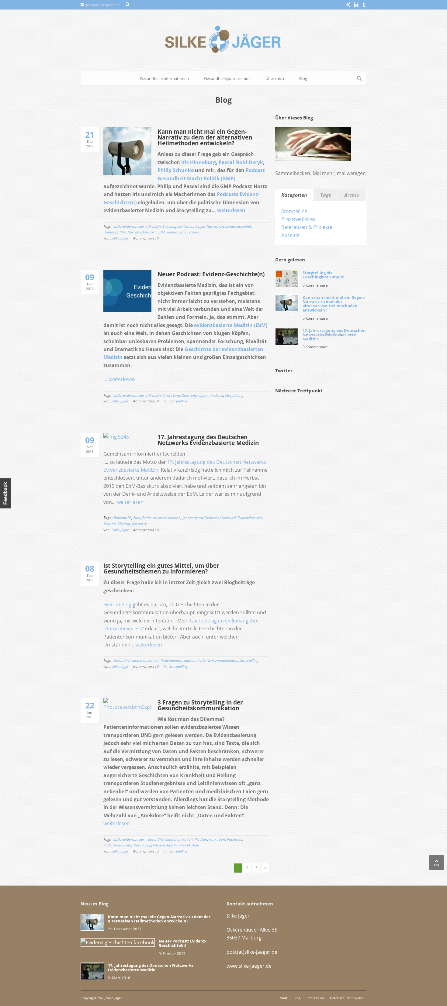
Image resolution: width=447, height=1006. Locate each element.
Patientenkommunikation (217, 660)
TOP (436, 865)
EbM (116, 226)
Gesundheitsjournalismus (227, 78)
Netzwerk (139, 523)
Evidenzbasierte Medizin (161, 517)
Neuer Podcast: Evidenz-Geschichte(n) (211, 274)
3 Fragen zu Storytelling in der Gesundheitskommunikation (200, 705)
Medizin (124, 523)
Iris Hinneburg (198, 162)
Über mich (274, 78)
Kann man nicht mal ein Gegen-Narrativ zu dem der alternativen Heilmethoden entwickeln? (205, 137)
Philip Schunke (176, 170)
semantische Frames (183, 232)
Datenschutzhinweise (346, 998)
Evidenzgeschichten (178, 226)
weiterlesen (231, 210)
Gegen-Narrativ (207, 226)
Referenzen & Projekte (306, 227)
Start (283, 998)
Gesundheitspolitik (237, 226)
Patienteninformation (178, 660)
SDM (161, 232)
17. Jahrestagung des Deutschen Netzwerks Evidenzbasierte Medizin (208, 440)
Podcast (149, 232)
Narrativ (134, 232)
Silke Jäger (120, 238)
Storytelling (234, 395)
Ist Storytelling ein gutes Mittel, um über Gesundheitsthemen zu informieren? (161, 568)
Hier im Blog (117, 604)
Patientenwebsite (117, 845)
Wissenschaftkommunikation (176, 845)
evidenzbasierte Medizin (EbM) (230, 325)
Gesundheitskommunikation (136, 660)
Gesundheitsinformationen (164, 78)
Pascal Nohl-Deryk (241, 162)
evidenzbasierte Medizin (141, 226)
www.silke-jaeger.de (249, 966)
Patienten (234, 839)
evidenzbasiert (134, 839)
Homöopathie (114, 232)
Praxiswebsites (298, 219)
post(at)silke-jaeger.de (252, 952)
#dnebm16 (122, 517)
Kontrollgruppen (195, 395)
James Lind (171, 395)
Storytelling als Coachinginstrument (323, 275)
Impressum (315, 998)
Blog (303, 78)
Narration (217, 839)
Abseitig (290, 235)
